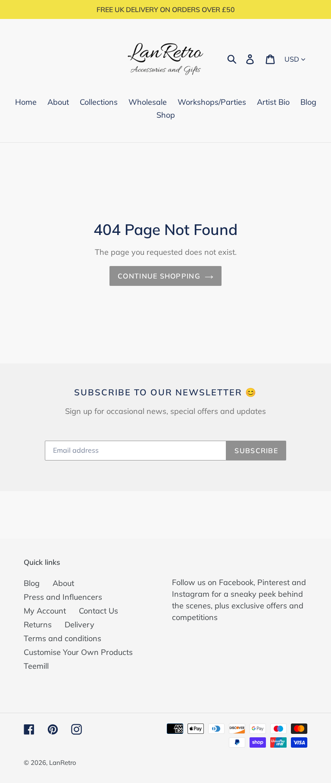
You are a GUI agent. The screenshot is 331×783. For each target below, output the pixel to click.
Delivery (79, 625)
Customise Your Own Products (78, 652)
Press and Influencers (63, 597)
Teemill (36, 666)
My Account (45, 611)
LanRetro (62, 762)
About (63, 583)
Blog (32, 583)
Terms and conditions (62, 638)
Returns (38, 625)
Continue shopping (159, 276)
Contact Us (98, 611)
